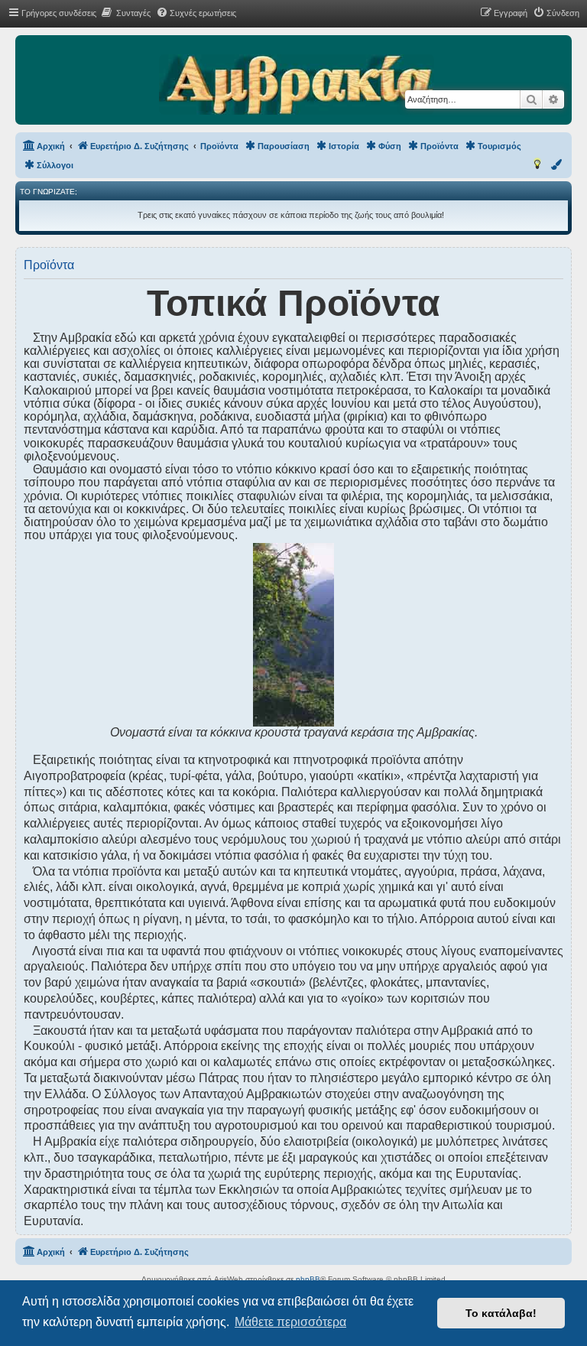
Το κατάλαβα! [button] (501, 1313)
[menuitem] (125, 13)
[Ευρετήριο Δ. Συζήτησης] (296, 85)
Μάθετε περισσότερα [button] (290, 1321)
